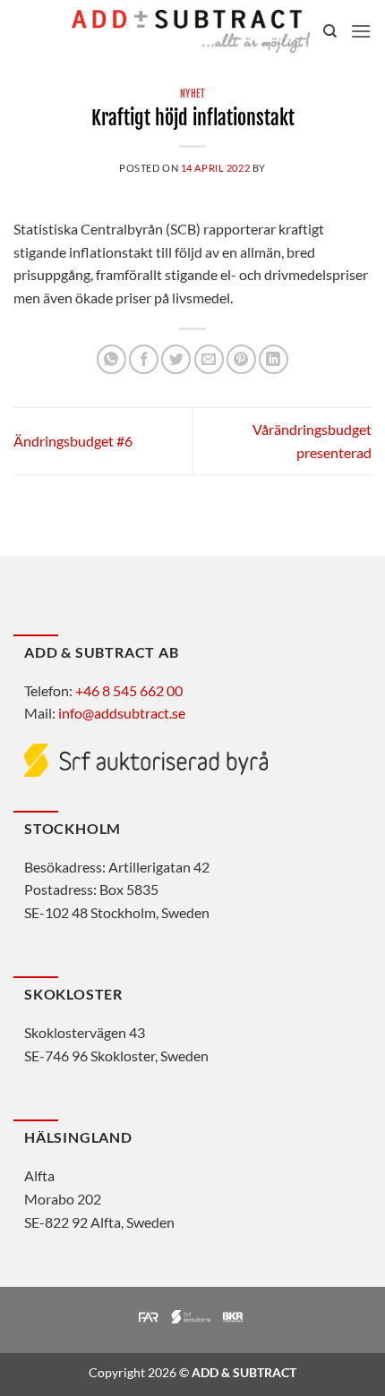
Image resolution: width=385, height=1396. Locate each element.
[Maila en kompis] (209, 359)
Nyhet (193, 94)
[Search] (330, 31)
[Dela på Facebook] (143, 359)
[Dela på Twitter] (176, 359)
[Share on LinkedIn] (273, 359)
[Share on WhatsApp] (111, 359)
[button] (361, 31)
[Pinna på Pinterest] (241, 359)
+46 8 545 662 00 (129, 690)
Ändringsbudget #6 (73, 440)
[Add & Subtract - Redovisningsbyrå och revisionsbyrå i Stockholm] (191, 31)
